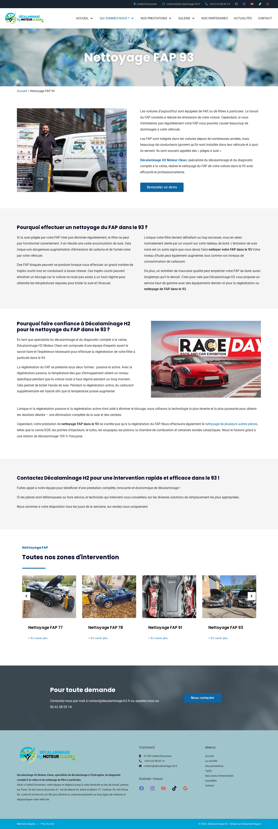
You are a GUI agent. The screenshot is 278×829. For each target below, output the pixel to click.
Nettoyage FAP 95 (225, 627)
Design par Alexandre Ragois (245, 823)
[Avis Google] (185, 788)
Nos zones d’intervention (219, 775)
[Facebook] (141, 788)
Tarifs (208, 770)
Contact (209, 785)
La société (211, 760)
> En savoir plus (38, 638)
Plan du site (47, 823)
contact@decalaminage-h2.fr (109, 701)
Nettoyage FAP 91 (105, 627)
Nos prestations (214, 766)
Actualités (211, 780)
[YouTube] (163, 788)
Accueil (22, 91)
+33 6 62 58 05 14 (154, 760)
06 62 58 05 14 (61, 707)
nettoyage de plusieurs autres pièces (231, 424)
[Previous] (26, 596)
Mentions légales (26, 823)
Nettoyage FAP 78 (45, 627)
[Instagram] (152, 788)
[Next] (252, 596)
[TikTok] (174, 788)
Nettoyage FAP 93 (165, 627)
